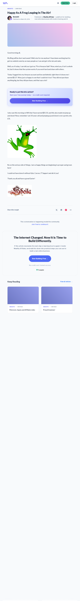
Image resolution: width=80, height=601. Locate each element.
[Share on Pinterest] (66, 210)
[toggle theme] (58, 3)
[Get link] (71, 210)
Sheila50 (16, 17)
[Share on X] (57, 210)
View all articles (66, 281)
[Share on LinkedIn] (61, 210)
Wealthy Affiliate (48, 17)
